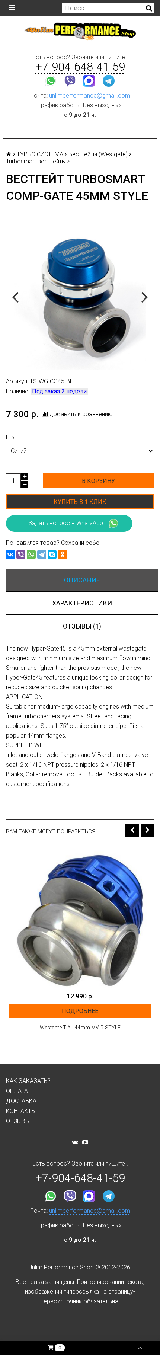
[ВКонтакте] (10, 554)
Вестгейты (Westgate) (98, 154)
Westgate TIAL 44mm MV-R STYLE (80, 1027)
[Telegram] (41, 554)
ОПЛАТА (17, 1090)
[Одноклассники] (62, 554)
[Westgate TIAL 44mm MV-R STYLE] (80, 917)
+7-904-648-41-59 (80, 66)
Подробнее (80, 1010)
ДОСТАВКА (21, 1101)
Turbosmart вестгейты (36, 161)
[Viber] (20, 554)
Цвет (13, 437)
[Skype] (52, 554)
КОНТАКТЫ (21, 1111)
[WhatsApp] (31, 554)
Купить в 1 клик (80, 501)
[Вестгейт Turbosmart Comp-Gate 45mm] (80, 296)
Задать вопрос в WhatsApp (65, 522)
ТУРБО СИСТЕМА (40, 154)
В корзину (98, 481)
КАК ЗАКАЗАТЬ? (28, 1080)
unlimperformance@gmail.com (89, 95)
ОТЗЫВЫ (18, 1121)
